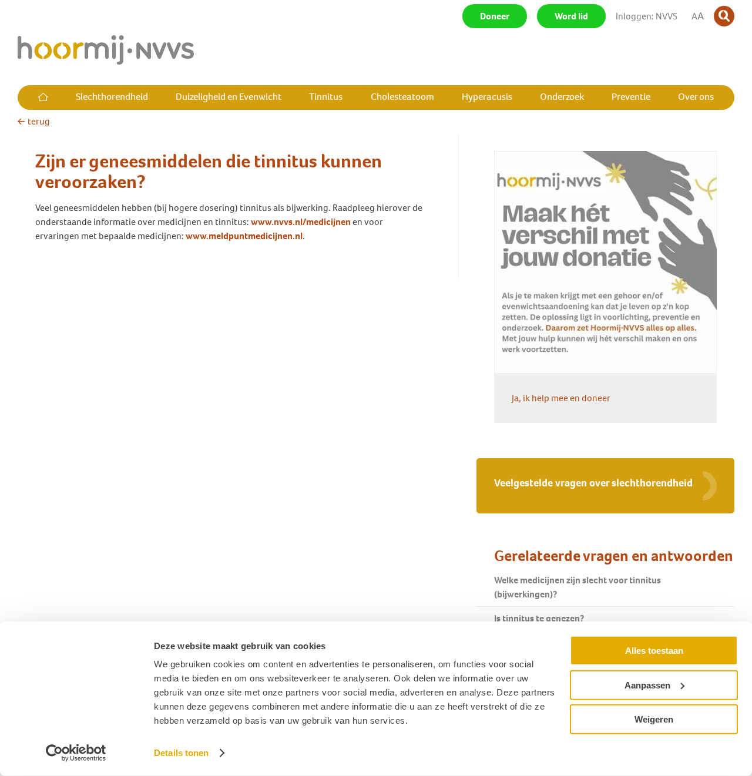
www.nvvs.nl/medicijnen (301, 222)
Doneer (494, 16)
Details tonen (181, 753)
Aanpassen (647, 685)
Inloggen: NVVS (646, 16)
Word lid (571, 16)
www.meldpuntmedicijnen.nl (244, 236)
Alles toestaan (654, 651)
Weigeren (653, 719)
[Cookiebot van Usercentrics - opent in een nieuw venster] (76, 753)
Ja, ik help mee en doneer (561, 398)
